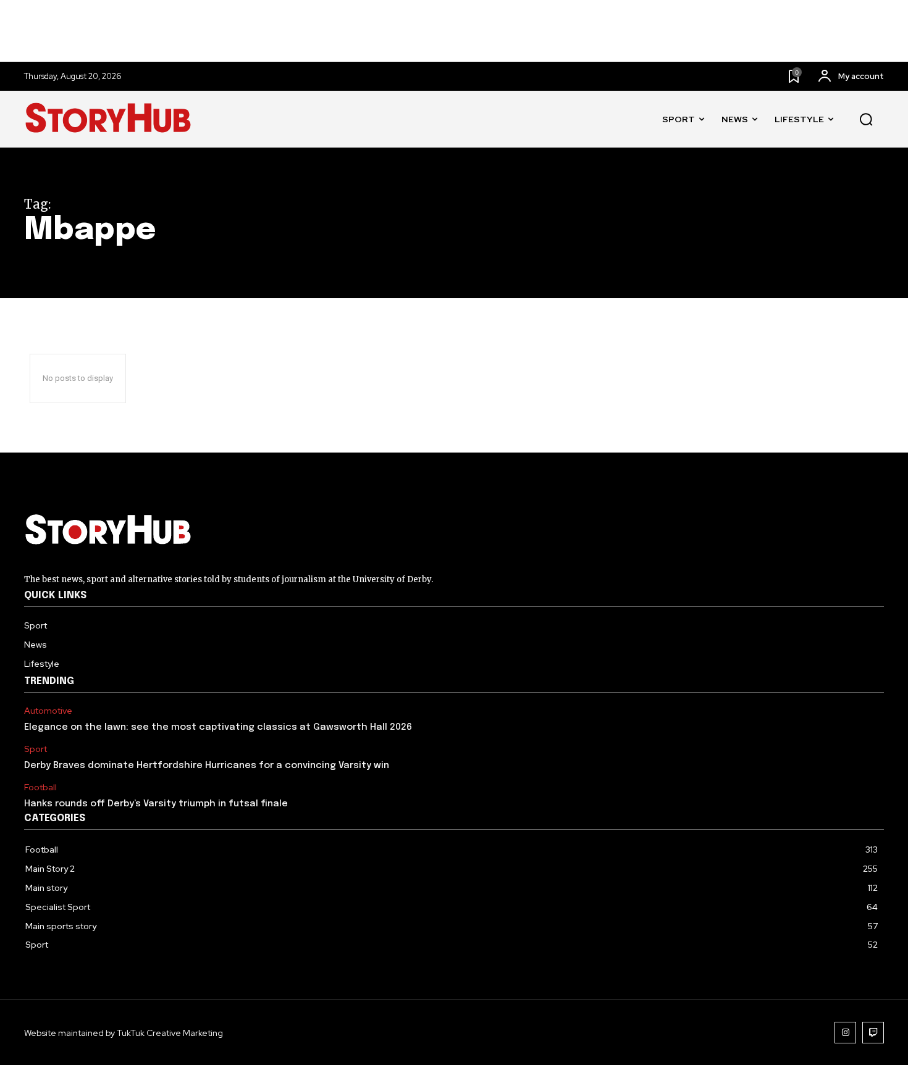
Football (40, 787)
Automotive (48, 711)
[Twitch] (873, 1032)
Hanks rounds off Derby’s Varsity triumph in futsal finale (156, 804)
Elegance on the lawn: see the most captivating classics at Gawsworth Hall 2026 (218, 727)
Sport (35, 749)
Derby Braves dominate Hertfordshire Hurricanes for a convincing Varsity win (206, 766)
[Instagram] (845, 1032)
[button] (866, 120)
